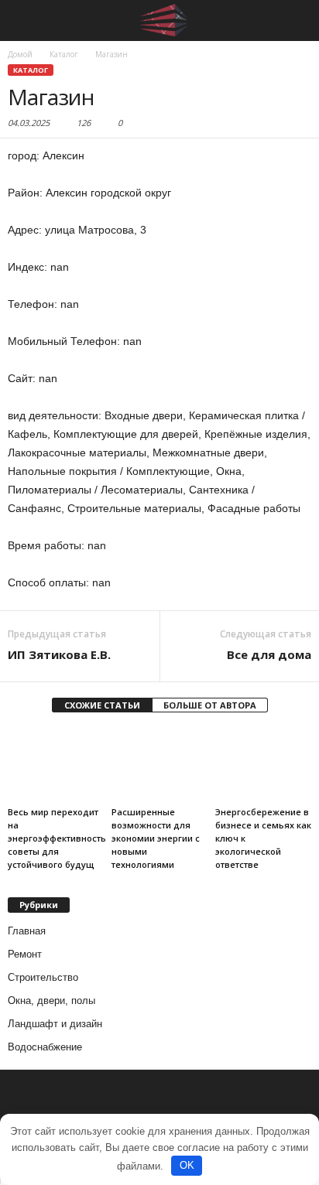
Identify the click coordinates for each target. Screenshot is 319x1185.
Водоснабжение (45, 1047)
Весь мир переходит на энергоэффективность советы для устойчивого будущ (57, 838)
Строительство (43, 977)
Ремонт (25, 954)
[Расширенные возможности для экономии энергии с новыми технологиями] (159, 765)
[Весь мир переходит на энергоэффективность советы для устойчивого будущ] (56, 765)
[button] (295, 21)
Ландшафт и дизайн (55, 1024)
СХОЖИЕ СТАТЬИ (102, 705)
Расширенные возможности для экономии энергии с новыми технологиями (155, 838)
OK (187, 1165)
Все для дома (269, 654)
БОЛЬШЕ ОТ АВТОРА (209, 705)
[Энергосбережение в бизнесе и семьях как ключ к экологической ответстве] (263, 765)
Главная (27, 931)
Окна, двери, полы (51, 1000)
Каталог (30, 70)
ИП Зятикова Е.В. (59, 654)
